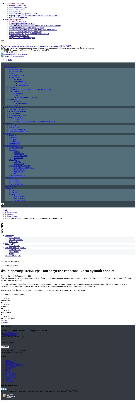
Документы (10, 373)
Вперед (4, 322)
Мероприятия (10, 375)
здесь (21, 294)
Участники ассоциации (14, 365)
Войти (10, 60)
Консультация (22, 54)
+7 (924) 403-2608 (10, 52)
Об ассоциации (11, 363)
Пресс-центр (10, 377)
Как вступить (10, 367)
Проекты (8, 369)
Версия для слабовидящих (13, 56)
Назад (4, 320)
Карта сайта (9, 381)
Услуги (7, 371)
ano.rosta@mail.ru (9, 54)
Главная (8, 361)
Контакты (9, 379)
